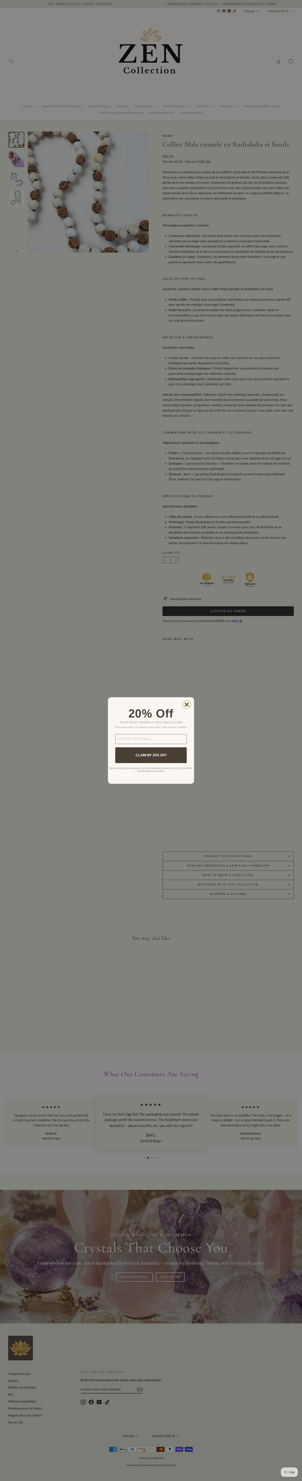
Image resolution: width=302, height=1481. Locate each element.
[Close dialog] (187, 704)
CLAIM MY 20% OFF (151, 755)
